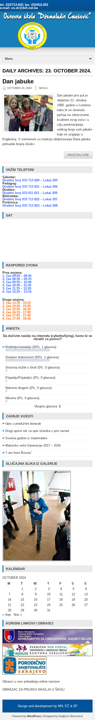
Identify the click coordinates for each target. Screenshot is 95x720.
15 (22, 599)
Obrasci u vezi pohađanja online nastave (31, 681)
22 (22, 605)
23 (35, 605)
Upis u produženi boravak (23, 423)
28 (9, 610)
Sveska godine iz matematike (26, 438)
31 (48, 610)
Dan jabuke (18, 81)
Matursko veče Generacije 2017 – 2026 (33, 445)
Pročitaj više (78, 155)
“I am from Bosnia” (18, 453)
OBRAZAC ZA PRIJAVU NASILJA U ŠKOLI (33, 689)
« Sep (6, 614)
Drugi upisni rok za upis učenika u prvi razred (37, 431)
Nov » (18, 614)
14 (9, 599)
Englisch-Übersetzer (71, 716)
